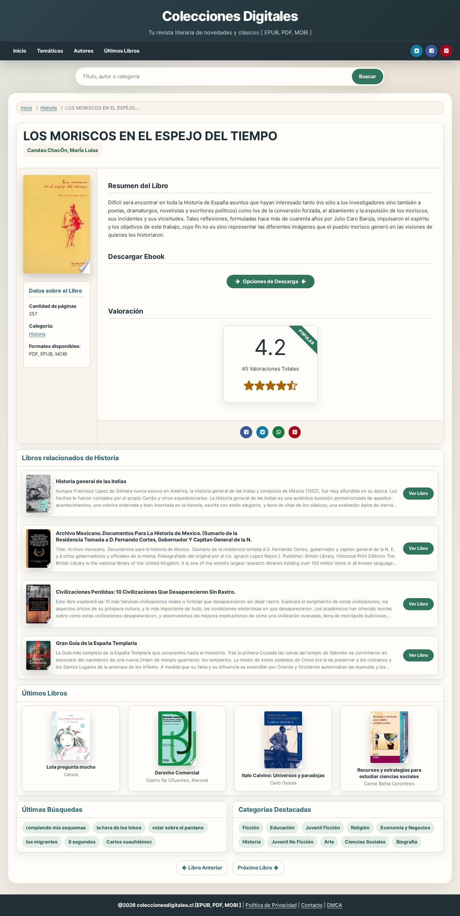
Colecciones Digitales (230, 16)
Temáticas (50, 51)
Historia (48, 108)
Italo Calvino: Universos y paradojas (283, 775)
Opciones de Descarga (270, 281)
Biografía (406, 842)
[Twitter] (416, 51)
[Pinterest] (446, 51)
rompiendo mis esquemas (56, 827)
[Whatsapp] (278, 432)
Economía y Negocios (405, 827)
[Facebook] (431, 51)
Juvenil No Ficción (292, 842)
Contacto (312, 905)
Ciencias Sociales (365, 842)
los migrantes (42, 842)
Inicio (19, 51)
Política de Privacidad (271, 905)
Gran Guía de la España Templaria (96, 643)
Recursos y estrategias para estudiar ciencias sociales (389, 773)
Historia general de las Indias (91, 481)
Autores (83, 51)
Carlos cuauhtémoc (129, 842)
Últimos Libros (121, 51)
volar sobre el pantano (178, 827)
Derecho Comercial (177, 772)
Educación (282, 827)
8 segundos (82, 842)
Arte (329, 842)
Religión (360, 827)
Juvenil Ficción (322, 827)
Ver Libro (418, 493)
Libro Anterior (205, 867)
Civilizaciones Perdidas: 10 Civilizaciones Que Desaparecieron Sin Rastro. (145, 592)
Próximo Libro (255, 867)
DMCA (334, 905)
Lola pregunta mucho (71, 767)
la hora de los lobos (119, 827)
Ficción (250, 827)
